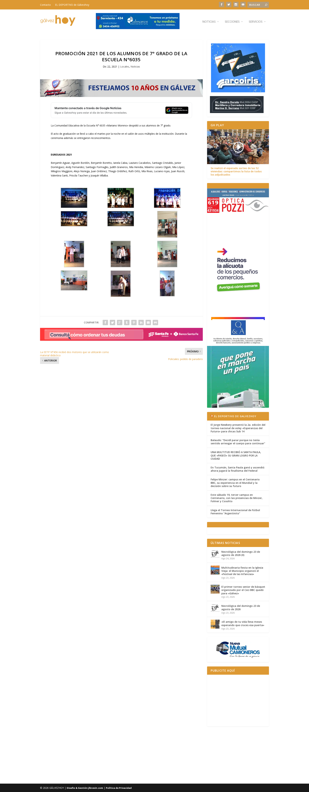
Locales (124, 66)
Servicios (256, 22)
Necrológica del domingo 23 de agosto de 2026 (240, 607)
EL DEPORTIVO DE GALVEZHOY (235, 416)
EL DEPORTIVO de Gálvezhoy (72, 4)
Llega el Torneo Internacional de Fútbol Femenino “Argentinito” (235, 511)
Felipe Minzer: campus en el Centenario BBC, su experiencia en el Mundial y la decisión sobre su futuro (235, 483)
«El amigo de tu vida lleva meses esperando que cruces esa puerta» (242, 623)
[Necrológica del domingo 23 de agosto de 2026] (215, 608)
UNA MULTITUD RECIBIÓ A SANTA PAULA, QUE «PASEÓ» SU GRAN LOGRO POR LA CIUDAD (236, 455)
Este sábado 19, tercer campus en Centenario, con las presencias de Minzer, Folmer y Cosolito (237, 498)
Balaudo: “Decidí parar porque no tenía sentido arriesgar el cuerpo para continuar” (238, 441)
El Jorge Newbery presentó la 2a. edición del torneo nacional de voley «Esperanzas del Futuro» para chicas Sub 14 (238, 428)
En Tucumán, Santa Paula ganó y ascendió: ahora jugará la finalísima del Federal (238, 469)
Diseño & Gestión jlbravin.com (85, 787)
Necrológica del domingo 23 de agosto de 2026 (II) (240, 553)
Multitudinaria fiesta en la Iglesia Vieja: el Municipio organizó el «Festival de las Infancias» (242, 571)
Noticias (209, 22)
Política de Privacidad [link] (119, 787)
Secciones (232, 22)
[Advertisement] (238, 700)
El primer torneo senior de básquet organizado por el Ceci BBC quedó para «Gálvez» (243, 590)
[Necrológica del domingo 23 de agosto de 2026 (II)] (215, 554)
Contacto (45, 4)
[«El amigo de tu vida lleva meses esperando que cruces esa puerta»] (215, 624)
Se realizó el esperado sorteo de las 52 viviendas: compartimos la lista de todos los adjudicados (236, 171)
